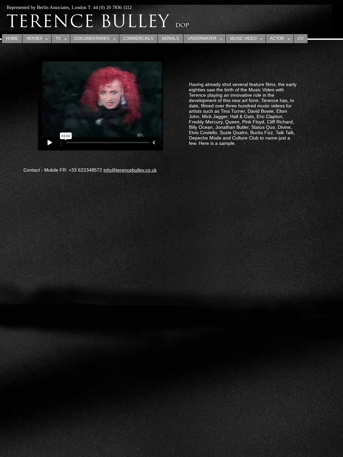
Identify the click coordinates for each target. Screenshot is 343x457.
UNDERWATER (199, 38)
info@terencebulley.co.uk (130, 170)
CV (300, 38)
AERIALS (170, 38)
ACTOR (275, 38)
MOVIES (32, 38)
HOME (12, 38)
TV (56, 38)
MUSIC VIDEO (240, 38)
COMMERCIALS (138, 38)
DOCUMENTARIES (90, 38)
